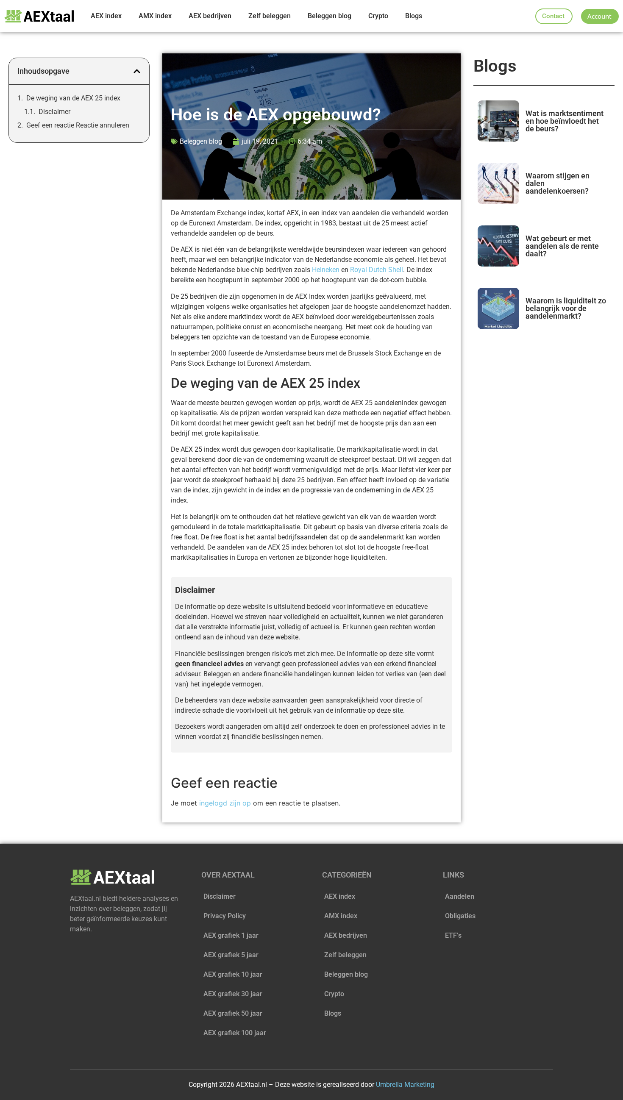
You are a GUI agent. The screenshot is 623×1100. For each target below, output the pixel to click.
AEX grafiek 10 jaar (232, 974)
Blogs (413, 16)
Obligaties (460, 916)
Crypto (378, 16)
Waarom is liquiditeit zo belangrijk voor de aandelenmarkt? (566, 308)
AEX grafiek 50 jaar (232, 1013)
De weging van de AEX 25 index (73, 98)
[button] (137, 71)
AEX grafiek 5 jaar (231, 955)
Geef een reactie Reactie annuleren (77, 125)
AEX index (106, 16)
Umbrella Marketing (405, 1085)
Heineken (326, 270)
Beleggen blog (329, 16)
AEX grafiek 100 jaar (234, 1033)
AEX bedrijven (210, 16)
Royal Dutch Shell (376, 270)
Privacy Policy (224, 916)
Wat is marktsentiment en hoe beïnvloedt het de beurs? (565, 121)
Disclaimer (54, 112)
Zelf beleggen (269, 16)
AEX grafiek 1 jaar (231, 935)
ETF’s (453, 935)
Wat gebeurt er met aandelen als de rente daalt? (562, 246)
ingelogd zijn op (225, 803)
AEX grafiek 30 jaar (232, 994)
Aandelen (459, 896)
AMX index (155, 16)
